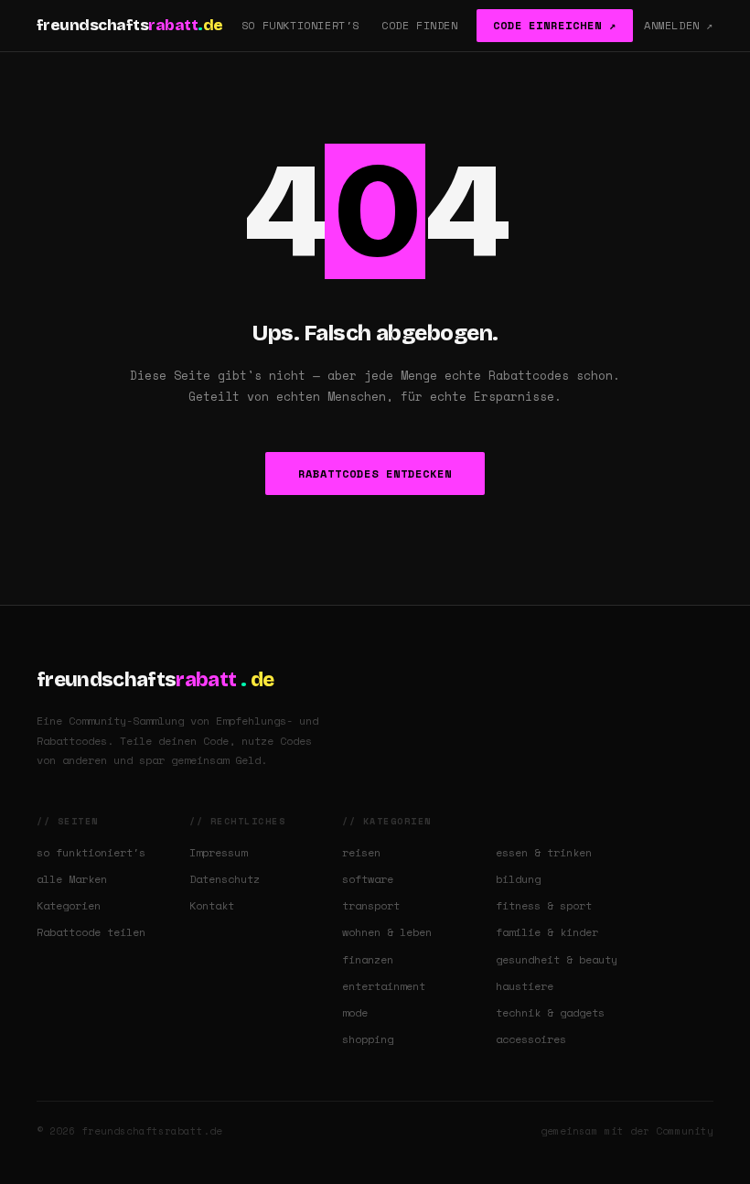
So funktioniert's (300, 25)
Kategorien (69, 905)
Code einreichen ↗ (554, 25)
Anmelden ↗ (678, 25)
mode (355, 1012)
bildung (518, 879)
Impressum (218, 852)
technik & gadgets (550, 1012)
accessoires (531, 1039)
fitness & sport (544, 905)
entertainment (383, 986)
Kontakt (211, 905)
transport (371, 905)
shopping (367, 1039)
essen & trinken (544, 852)
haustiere (524, 986)
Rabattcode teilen (91, 932)
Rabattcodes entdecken (374, 473)
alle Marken (72, 879)
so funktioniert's (91, 852)
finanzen (367, 959)
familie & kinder (547, 932)
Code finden (419, 25)
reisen (361, 852)
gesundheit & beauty (556, 959)
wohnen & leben (387, 932)
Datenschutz (224, 879)
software (367, 879)
